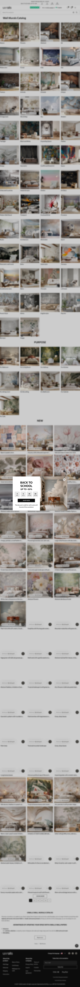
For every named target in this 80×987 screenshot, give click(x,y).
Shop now (26, 500)
